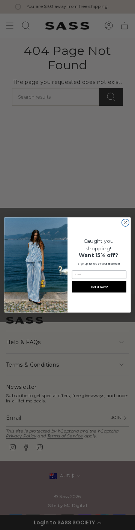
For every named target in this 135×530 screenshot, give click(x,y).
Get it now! (99, 287)
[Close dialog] (125, 223)
